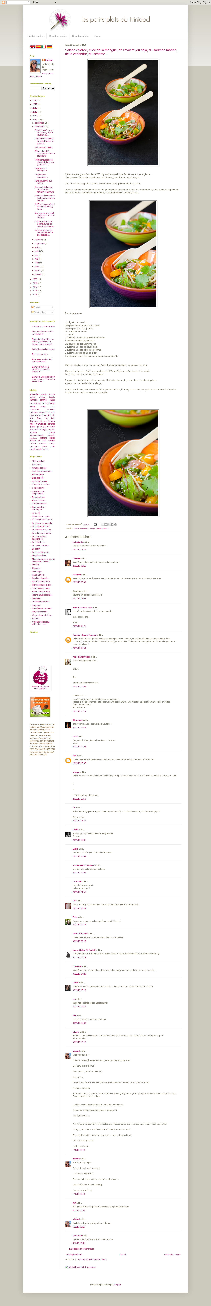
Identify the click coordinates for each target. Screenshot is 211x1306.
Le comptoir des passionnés (39, 537)
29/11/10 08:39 (79, 582)
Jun (74, 1203)
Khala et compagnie (41, 516)
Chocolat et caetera (41, 485)
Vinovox (35, 618)
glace (32, 426)
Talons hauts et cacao (42, 595)
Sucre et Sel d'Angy (41, 592)
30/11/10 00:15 (79, 925)
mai (37, 259)
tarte (52, 446)
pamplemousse (37, 435)
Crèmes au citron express (43, 326)
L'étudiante (78, 542)
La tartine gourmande (41, 533)
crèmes (39, 415)
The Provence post (40, 602)
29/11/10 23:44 (79, 908)
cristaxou (77, 966)
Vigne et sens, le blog (41, 615)
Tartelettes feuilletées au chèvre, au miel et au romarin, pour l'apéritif (43, 341)
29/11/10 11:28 (79, 711)
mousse (51, 429)
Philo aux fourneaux (41, 581)
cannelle (33, 400)
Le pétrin (36, 549)
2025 (35, 100)
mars (37, 267)
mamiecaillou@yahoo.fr (84, 865)
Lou (74, 901)
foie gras (43, 421)
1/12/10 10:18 (79, 1150)
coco (43, 406)
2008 (35, 283)
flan (46, 418)
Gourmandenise (39, 504)
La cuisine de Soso (40, 526)
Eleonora (77, 575)
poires (52, 438)
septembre (40, 244)
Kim (74, 756)
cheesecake (35, 403)
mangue (92, 528)
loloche (76, 1032)
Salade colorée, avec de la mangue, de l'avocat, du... (44, 132)
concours (34, 409)
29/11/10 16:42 (79, 821)
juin (37, 255)
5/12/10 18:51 (79, 1243)
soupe (52, 443)
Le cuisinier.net (39, 542)
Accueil (123, 1255)
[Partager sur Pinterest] (115, 524)
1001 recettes (38, 461)
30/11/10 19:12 (79, 1042)
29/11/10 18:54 (79, 856)
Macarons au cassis (43, 147)
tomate (33, 449)
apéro (32, 397)
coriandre (84, 528)
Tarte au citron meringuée (41, 169)
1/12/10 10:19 (79, 1194)
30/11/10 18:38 (79, 1023)
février (38, 270)
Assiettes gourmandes (42, 471)
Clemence (77, 720)
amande (34, 394)
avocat (76, 528)
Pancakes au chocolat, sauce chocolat (42, 360)
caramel (43, 400)
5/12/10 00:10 (79, 1227)
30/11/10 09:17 (79, 941)
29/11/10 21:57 (79, 892)
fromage (51, 424)
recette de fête (38, 441)
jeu (44, 427)
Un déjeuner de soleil (41, 608)
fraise (32, 424)
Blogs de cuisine (39, 481)
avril (37, 263)
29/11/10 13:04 (79, 747)
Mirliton (35, 565)
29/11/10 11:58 (79, 728)
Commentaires (40, 312)
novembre (40, 127)
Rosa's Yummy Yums (82, 607)
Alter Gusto (37, 464)
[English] (32, 48)
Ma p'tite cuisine (39, 556)
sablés (51, 440)
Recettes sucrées (58, 36)
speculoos (34, 446)
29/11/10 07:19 (79, 549)
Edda (75, 917)
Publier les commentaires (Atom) (92, 1259)
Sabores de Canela (41, 588)
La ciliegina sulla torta (42, 519)
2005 (35, 295)
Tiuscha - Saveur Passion (84, 635)
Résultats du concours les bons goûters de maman (45, 198)
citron (32, 406)
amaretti (44, 394)
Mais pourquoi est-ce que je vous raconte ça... (43, 560)
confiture (51, 409)
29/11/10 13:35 (79, 763)
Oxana (76, 830)
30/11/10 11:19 (79, 957)
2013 (35, 108)
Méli (74, 1015)
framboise (41, 423)
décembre (40, 123)
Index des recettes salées (43, 349)
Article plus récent (74, 1255)
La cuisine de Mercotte (42, 523)
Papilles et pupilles (40, 578)
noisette (33, 432)
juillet (37, 251)
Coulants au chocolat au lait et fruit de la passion (44, 141)
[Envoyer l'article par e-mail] (95, 524)
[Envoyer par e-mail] (103, 524)
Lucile (75, 849)
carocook (77, 882)
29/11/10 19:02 (79, 873)
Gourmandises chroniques (38, 508)
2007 (35, 287)
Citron (75, 983)
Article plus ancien (172, 1255)
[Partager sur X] (109, 524)
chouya (76, 772)
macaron (51, 427)
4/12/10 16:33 (79, 1210)
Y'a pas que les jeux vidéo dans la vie (41, 623)
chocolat (49, 403)
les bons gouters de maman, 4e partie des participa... (44, 232)
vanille (39, 449)
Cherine (76, 558)
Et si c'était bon (38, 500)
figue (39, 418)
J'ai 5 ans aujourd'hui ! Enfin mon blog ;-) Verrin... (45, 206)
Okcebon (36, 568)
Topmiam (36, 605)
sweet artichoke (80, 933)
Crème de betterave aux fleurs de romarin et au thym (44, 189)
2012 (35, 112)
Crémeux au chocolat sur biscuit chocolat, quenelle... (45, 215)
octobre (38, 240)
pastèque (33, 438)
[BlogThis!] (106, 524)
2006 (35, 291)
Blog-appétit (37, 478)
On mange (37, 571)
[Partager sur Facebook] (112, 524)
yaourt (45, 449)
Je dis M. (36, 513)
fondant (51, 421)
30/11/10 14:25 (79, 974)
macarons (34, 429)
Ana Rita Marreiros (81, 657)
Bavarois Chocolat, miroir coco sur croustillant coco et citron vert (43, 379)
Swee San (77, 1236)
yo (74, 999)
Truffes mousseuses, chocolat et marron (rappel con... (44, 162)
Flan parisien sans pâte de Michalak (42, 333)
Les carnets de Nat (40, 552)
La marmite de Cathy (41, 530)
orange (52, 432)
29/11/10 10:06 (79, 686)
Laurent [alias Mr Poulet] (84, 950)
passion (51, 435)
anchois (52, 394)
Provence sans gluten (42, 585)
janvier (38, 274)
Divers (97, 36)
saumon (106, 528)
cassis (52, 400)
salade (99, 528)
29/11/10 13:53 (79, 799)
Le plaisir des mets (40, 545)
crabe (32, 415)
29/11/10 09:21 (79, 626)
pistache (43, 438)
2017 (35, 104)
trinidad (76, 1051)
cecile (75, 736)
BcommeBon (38, 474)
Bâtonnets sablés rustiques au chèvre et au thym (45, 153)
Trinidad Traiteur (35, 36)
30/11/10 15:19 (79, 990)
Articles (36, 307)
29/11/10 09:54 (79, 648)
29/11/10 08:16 (79, 566)
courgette (51, 412)
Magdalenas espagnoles (41, 176)
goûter (39, 427)
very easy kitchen (40, 612)
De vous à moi (38, 497)
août (37, 247)
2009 (35, 279)
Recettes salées (80, 36)
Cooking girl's (38, 488)
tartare (44, 447)
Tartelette (36, 598)
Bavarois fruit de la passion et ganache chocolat (41, 369)
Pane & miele (38, 575)
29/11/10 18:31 (79, 840)
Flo (74, 808)
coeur (53, 407)
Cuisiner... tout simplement (38, 492)
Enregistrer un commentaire (81, 1249)
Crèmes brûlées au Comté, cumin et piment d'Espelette (44, 224)
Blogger (117, 1285)
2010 (35, 120)
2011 (35, 116)
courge (42, 412)
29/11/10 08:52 (79, 598)
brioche (52, 397)
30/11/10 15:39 (79, 1006)
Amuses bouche (39, 468)
